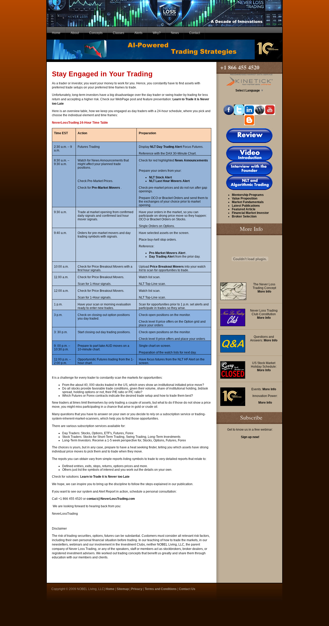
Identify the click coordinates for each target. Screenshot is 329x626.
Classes (118, 33)
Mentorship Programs (248, 195)
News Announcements (191, 160)
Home (56, 33)
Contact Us (187, 589)
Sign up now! (250, 437)
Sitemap (123, 589)
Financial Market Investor (250, 213)
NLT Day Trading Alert (166, 147)
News (175, 33)
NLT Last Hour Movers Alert (169, 181)
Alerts (138, 33)
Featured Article (243, 209)
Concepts (96, 33)
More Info (264, 291)
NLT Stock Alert (160, 177)
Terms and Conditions (161, 589)
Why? (157, 33)
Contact (194, 33)
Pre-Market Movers (106, 187)
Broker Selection (244, 216)
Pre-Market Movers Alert (167, 253)
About (75, 33)
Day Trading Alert (162, 256)
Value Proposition (244, 198)
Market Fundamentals (248, 202)
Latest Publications (246, 205)
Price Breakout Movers (167, 266)
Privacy (136, 589)
